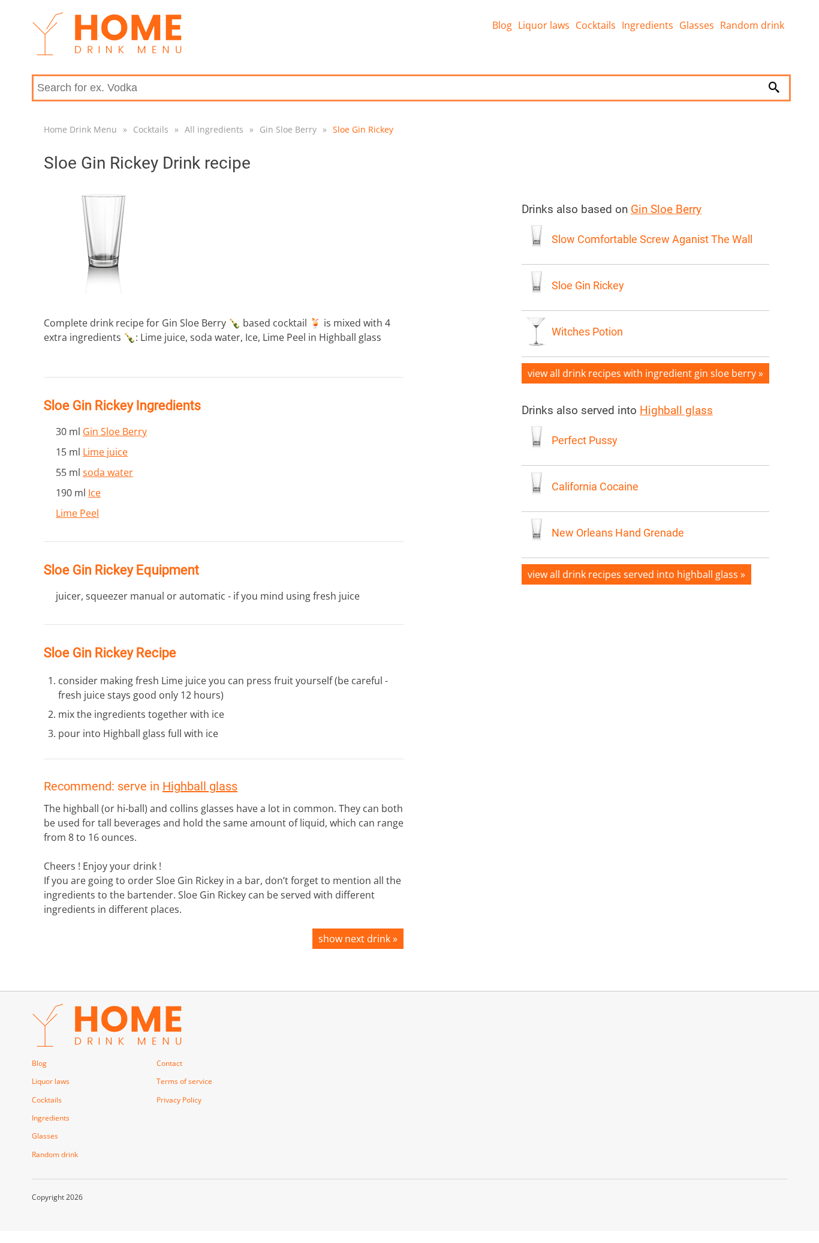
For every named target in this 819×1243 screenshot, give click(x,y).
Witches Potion (587, 332)
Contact (169, 1063)
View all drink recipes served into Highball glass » (636, 574)
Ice (94, 492)
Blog (502, 25)
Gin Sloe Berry (288, 129)
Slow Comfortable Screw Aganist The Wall (652, 239)
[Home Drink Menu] (107, 52)
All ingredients (214, 129)
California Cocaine (595, 487)
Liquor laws (544, 25)
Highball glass (199, 786)
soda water (108, 472)
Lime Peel (77, 513)
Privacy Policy (178, 1100)
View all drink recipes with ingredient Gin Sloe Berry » (645, 373)
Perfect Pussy (585, 441)
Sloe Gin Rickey (363, 129)
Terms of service (184, 1081)
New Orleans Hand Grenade (618, 533)
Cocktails (596, 25)
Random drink (752, 25)
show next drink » (358, 938)
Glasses (696, 25)
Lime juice (105, 452)
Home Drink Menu (80, 129)
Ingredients (647, 25)
